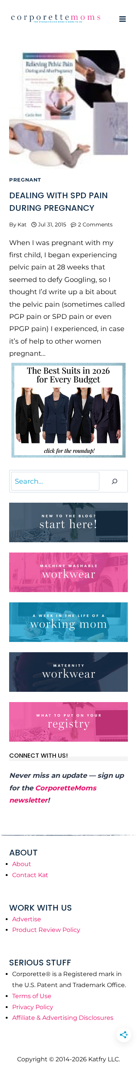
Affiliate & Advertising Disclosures (62, 1017)
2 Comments (95, 224)
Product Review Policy (46, 929)
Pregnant (25, 180)
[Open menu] (122, 19)
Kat (22, 224)
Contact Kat (30, 875)
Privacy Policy (32, 1007)
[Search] (114, 481)
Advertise (26, 919)
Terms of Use (31, 996)
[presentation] (68, 109)
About (21, 864)
